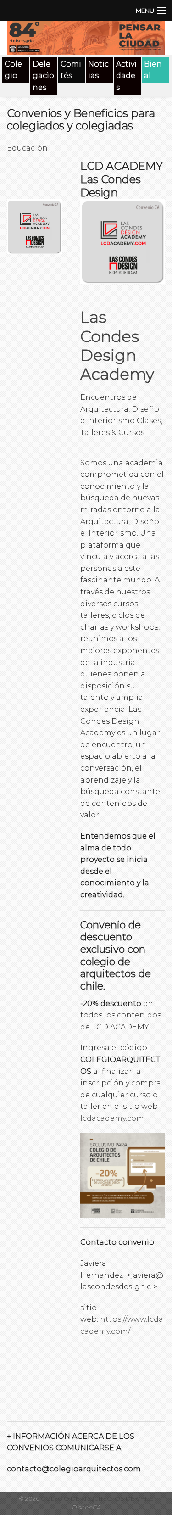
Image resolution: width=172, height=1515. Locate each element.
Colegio (13, 70)
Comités (71, 70)
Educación (27, 148)
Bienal (153, 70)
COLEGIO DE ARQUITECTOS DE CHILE (96, 1498)
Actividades (126, 76)
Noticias (98, 70)
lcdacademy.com (112, 1118)
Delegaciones (43, 76)
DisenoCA (86, 1507)
